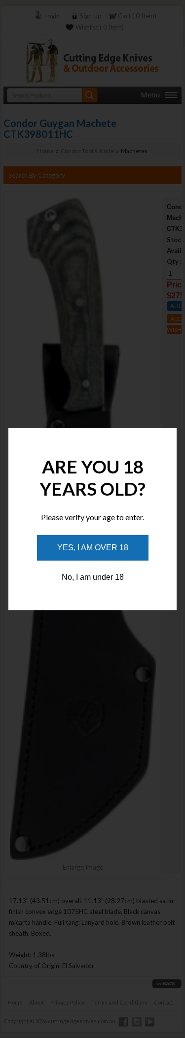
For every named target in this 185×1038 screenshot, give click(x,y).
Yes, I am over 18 (92, 547)
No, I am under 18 (93, 577)
